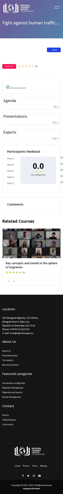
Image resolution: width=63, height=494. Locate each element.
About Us (6, 351)
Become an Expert (10, 365)
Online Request (9, 420)
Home (17, 466)
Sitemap (43, 466)
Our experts (7, 360)
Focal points (7, 424)
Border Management (11, 397)
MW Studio (35, 488)
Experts (9, 132)
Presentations (15, 116)
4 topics (33, 73)
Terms (34, 466)
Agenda (9, 100)
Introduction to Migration (13, 383)
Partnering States (10, 355)
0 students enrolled (14, 73)
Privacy (26, 466)
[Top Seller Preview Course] (31, 243)
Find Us (5, 415)
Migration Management (12, 387)
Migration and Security (12, 392)
